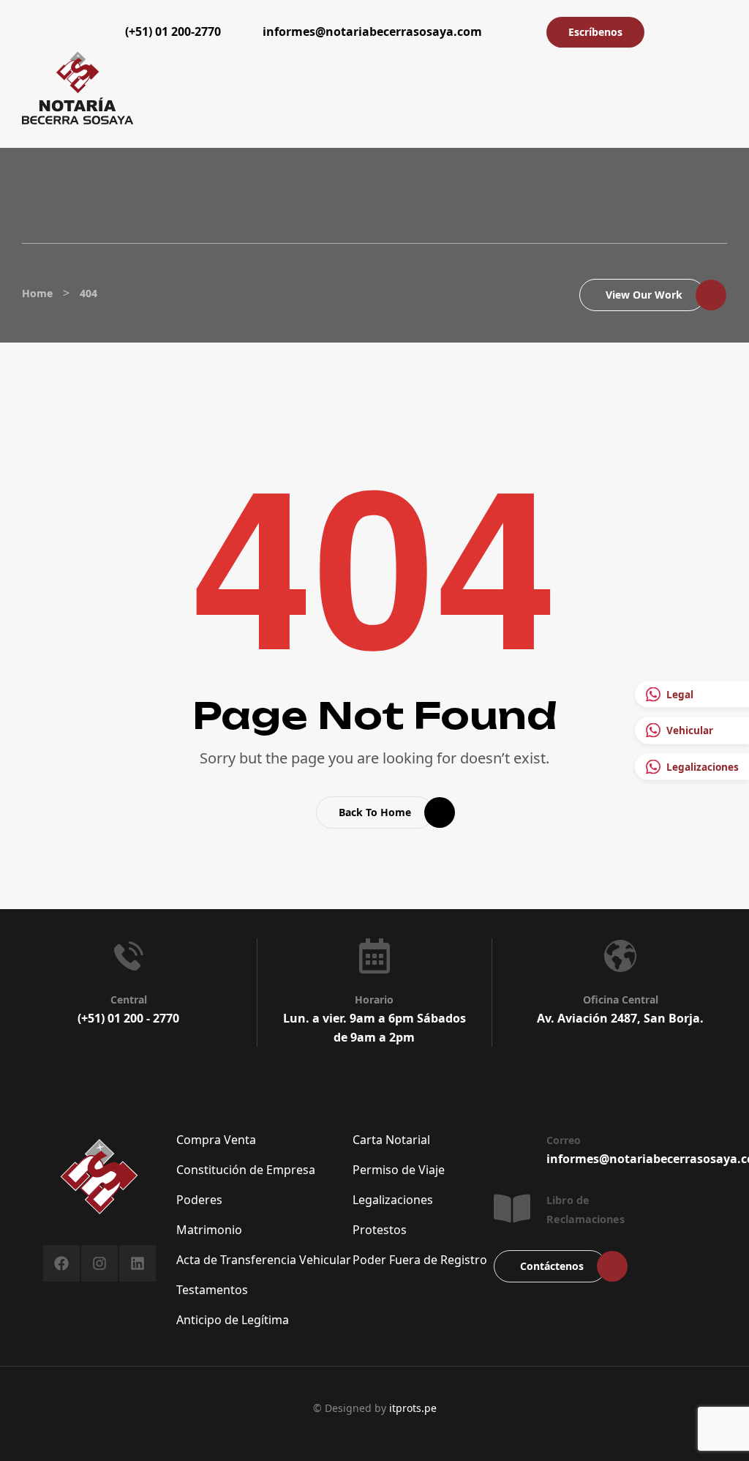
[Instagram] (99, 1263)
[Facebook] (61, 1263)
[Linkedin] (137, 1263)
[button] (514, 31)
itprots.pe (413, 1408)
